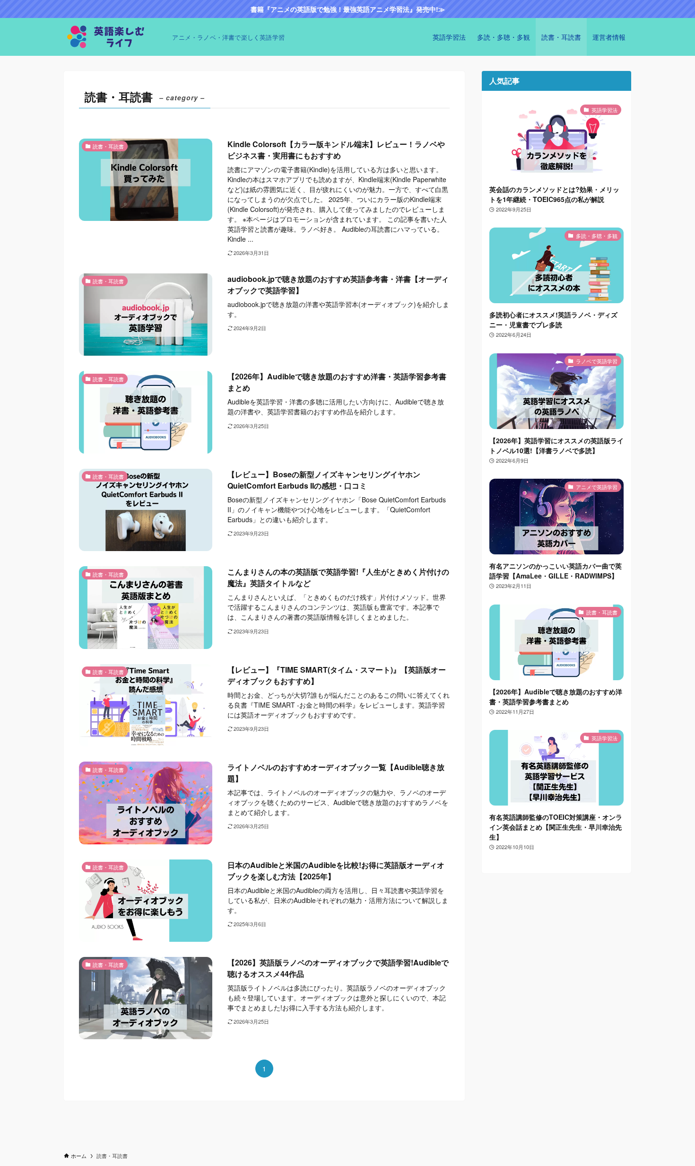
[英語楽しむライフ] (114, 37)
